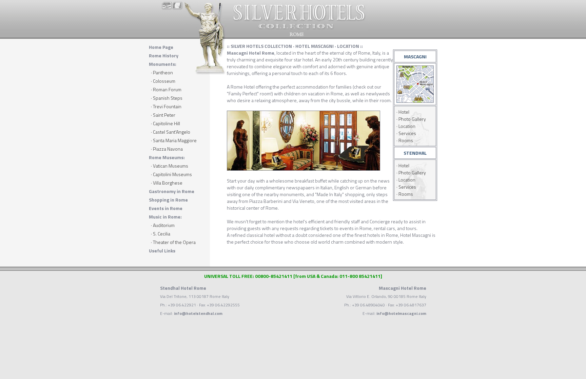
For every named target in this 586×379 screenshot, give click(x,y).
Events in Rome (165, 208)
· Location (405, 126)
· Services (406, 133)
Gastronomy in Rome (171, 191)
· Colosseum (163, 80)
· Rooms (404, 140)
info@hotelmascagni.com (401, 313)
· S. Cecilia (160, 233)
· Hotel (402, 111)
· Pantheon (162, 72)
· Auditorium (163, 225)
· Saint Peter (163, 114)
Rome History (163, 55)
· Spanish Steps (166, 97)
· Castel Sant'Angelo (170, 131)
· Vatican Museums (169, 165)
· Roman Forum (166, 89)
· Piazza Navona (167, 148)
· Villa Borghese (166, 182)
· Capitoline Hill (165, 123)
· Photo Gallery (411, 118)
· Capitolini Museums (171, 174)
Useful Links (162, 250)
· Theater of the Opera (173, 242)
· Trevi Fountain (166, 106)
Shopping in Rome (168, 199)
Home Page (161, 47)
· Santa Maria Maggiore (174, 140)
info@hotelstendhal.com (198, 313)
